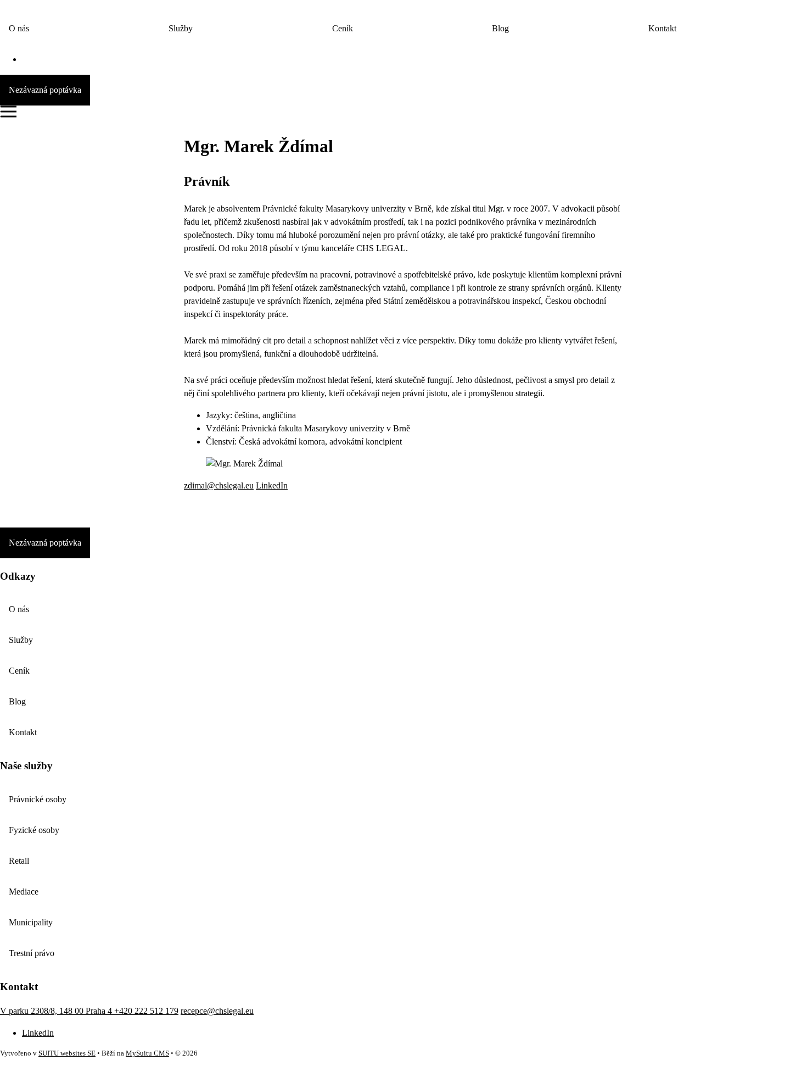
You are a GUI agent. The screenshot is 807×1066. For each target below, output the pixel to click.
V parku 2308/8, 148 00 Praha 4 (57, 1010)
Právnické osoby (37, 799)
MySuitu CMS (147, 1053)
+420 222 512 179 (146, 1010)
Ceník (342, 28)
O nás (19, 28)
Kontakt (662, 28)
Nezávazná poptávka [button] (45, 90)
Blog (500, 28)
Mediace (23, 891)
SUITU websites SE (67, 1053)
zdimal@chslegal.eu (219, 485)
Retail (19, 860)
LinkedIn (272, 485)
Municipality (31, 922)
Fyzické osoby (34, 830)
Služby (181, 28)
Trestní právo (31, 953)
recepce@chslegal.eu (217, 1010)
